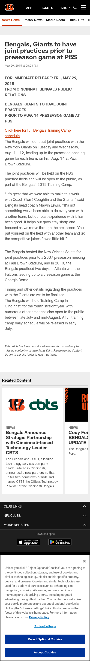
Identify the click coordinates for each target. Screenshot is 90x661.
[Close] (84, 561)
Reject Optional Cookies (45, 639)
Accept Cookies (45, 652)
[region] (45, 608)
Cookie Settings (45, 626)
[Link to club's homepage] (9, 5)
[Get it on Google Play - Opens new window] (60, 544)
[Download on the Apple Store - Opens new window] (28, 543)
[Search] (75, 7)
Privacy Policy (39, 617)
